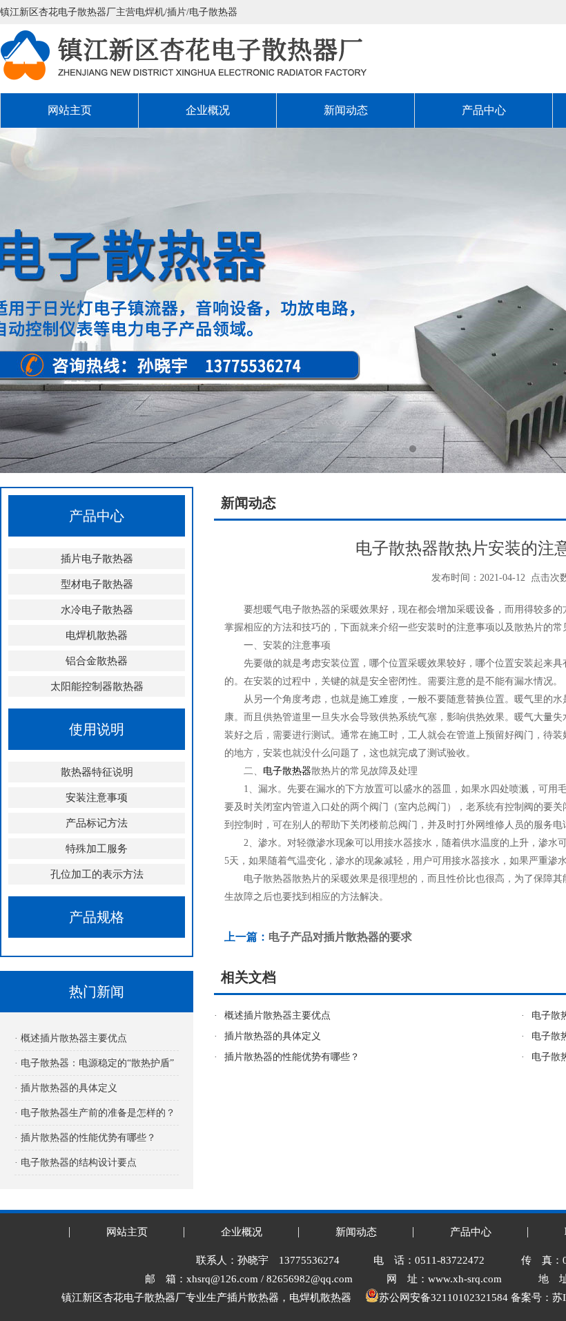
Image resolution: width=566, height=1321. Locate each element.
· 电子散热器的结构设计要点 (75, 1162)
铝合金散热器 (97, 660)
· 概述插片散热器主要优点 (70, 1038)
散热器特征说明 (97, 772)
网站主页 (70, 110)
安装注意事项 (97, 797)
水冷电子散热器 (97, 609)
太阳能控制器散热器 (97, 686)
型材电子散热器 (97, 584)
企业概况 (208, 110)
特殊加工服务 (97, 848)
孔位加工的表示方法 (97, 874)
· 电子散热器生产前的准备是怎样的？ (94, 1113)
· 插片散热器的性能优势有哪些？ (85, 1137)
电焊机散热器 (97, 635)
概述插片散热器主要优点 (277, 1015)
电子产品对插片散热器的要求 (340, 937)
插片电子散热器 (97, 558)
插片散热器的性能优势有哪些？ (292, 1057)
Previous (24, 300)
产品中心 (484, 110)
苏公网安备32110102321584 (443, 1297)
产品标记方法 (97, 823)
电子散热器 (287, 771)
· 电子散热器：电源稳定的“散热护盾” (94, 1063)
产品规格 (96, 917)
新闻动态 (346, 110)
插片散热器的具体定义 (272, 1036)
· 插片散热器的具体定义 (65, 1088)
